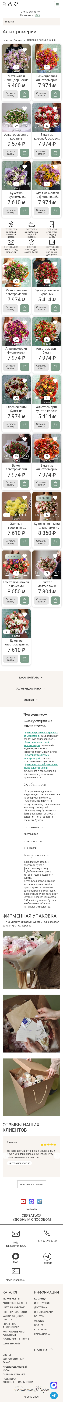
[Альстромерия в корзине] (16, 117)
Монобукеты (11, 1298)
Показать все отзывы (31, 1184)
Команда (40, 1298)
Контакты (31, 1209)
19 (37, 67)
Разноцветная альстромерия (46, 78)
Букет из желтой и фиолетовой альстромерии (47, 196)
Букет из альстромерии (46, 467)
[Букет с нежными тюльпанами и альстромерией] (46, 506)
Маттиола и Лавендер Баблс (16, 78)
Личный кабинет (14, 1374)
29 (47, 67)
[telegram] (54, 1395)
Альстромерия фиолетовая (16, 350)
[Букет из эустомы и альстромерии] (16, 175)
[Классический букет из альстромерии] (16, 389)
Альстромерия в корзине (16, 136)
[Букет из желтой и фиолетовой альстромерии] (46, 175)
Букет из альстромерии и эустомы (16, 644)
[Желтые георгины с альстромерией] (16, 506)
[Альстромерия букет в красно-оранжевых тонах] (46, 389)
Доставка (40, 1307)
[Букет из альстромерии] (46, 448)
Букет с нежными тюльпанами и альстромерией (47, 527)
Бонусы (39, 1316)
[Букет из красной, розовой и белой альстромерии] (46, 117)
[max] (54, 1385)
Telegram (47, 1262)
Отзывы (39, 1320)
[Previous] (6, 1155)
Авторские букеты (15, 1303)
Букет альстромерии (16, 467)
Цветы (7, 1354)
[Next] (57, 1155)
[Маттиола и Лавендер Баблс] (16, 58)
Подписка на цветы (16, 1339)
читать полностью (19, 1163)
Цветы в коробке (14, 1307)
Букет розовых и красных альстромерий (47, 294)
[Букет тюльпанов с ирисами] (16, 564)
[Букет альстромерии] (16, 448)
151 (38, 281)
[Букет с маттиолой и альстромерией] (46, 564)
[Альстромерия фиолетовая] (16, 331)
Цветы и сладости (15, 1312)
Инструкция (42, 1303)
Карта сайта (42, 1334)
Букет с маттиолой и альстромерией (46, 586)
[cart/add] (24, 94)
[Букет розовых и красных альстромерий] (46, 272)
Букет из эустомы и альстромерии (16, 196)
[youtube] (23, 1206)
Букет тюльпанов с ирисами (16, 584)
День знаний (11, 1343)
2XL (7, 67)
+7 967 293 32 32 (30, 12)
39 (56, 67)
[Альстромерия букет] (46, 331)
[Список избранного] (16, 5)
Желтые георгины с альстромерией (16, 527)
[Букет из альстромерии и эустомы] (16, 623)
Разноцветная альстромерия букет (16, 294)
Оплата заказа (43, 1312)
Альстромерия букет (47, 350)
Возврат (39, 1325)
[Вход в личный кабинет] (10, 5)
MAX (37, 15)
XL (7, 184)
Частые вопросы (16, 1280)
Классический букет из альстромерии (16, 410)
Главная (9, 21)
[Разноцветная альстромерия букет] (16, 272)
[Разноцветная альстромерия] (46, 58)
